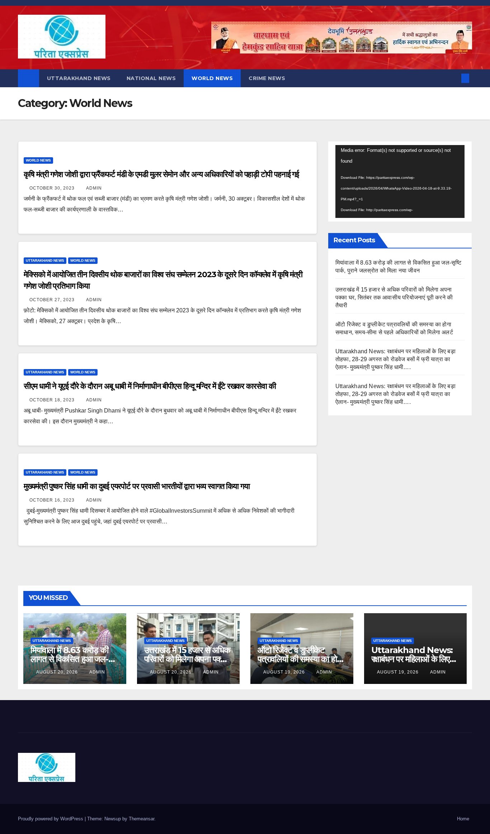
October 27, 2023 (52, 299)
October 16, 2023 (52, 500)
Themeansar (141, 818)
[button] (453, 78)
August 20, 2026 (57, 672)
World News (212, 78)
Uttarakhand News (79, 78)
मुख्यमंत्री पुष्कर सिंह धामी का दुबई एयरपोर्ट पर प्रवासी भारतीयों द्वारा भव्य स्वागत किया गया (137, 486)
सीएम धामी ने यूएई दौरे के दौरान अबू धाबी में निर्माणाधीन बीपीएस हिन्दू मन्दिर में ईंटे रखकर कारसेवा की (150, 386)
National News (151, 78)
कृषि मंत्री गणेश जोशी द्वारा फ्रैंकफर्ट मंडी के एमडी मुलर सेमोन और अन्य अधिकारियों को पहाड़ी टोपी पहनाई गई (161, 174)
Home (463, 818)
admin (94, 188)
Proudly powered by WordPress (51, 818)
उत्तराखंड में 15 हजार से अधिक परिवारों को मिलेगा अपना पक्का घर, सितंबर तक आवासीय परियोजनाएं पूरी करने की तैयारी (394, 297)
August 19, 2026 (284, 672)
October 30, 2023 (52, 188)
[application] (400, 181)
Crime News (267, 78)
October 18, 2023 (52, 399)
